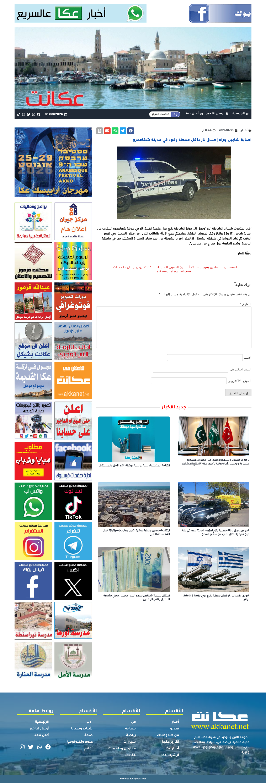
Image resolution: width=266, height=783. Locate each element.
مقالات (130, 755)
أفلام (88, 749)
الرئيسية (42, 722)
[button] (130, 130)
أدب (89, 722)
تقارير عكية (170, 742)
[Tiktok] (19, 114)
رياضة (131, 735)
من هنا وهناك (168, 735)
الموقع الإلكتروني (239, 381)
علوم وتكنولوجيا (80, 742)
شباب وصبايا (82, 729)
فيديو (174, 729)
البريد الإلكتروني (240, 369)
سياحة (130, 729)
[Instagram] (24, 114)
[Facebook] (39, 114)
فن (133, 722)
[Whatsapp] (34, 114)
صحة (88, 735)
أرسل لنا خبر (39, 729)
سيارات (129, 742)
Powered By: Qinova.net (133, 779)
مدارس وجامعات (122, 749)
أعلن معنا (41, 735)
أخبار (175, 722)
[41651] (133, 21)
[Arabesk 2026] (53, 196)
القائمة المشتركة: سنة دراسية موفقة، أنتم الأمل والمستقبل (134, 465)
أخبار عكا (172, 749)
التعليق (245, 304)
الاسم (247, 357)
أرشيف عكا (170, 755)
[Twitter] (29, 114)
